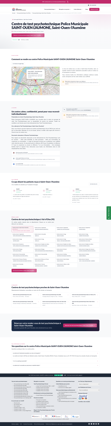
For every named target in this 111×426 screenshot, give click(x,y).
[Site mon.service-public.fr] (56, 416)
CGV (21, 424)
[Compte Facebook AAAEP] (89, 424)
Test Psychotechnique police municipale (66, 401)
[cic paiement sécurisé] (88, 397)
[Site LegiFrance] (36, 416)
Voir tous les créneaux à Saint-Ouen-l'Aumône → (24, 270)
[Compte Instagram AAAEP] (91, 424)
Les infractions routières (41, 407)
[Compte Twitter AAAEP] (94, 424)
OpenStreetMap (57, 94)
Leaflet (52, 94)
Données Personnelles (27, 424)
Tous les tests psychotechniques (19, 381)
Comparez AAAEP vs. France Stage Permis (22, 410)
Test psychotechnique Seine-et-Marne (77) (22, 387)
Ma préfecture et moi (62, 386)
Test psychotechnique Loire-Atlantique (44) (22, 397)
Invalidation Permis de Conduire (42, 390)
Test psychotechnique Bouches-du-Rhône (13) (23, 396)
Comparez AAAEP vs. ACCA (19, 409)
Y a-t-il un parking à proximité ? (20, 361)
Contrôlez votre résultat (84, 401)
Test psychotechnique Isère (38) (20, 388)
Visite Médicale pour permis (63, 384)
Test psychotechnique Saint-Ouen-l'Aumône (41, 13)
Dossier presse (17, 403)
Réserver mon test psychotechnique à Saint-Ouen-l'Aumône (79, 325)
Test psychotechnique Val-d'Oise (24, 13)
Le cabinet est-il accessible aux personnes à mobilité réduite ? (26, 365)
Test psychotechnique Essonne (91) (21, 391)
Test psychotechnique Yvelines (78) (21, 393)
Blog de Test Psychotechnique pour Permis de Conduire (44, 410)
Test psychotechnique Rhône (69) (20, 390)
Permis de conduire (38, 398)
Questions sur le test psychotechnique (65, 381)
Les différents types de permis (42, 401)
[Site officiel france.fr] (66, 416)
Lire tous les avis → (94, 184)
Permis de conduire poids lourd (42, 403)
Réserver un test (94, 9)
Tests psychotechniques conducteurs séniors (45, 406)
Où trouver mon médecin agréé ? (64, 387)
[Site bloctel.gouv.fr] (75, 416)
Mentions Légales (15, 424)
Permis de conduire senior (41, 404)
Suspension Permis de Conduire (42, 387)
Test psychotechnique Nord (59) (20, 385)
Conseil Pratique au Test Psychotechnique (44, 395)
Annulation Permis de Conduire (42, 389)
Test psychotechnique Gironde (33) (21, 394)
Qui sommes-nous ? (18, 404)
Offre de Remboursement (39, 424)
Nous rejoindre (17, 406)
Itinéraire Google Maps (19, 63)
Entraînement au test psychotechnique (43, 393)
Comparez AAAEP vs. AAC (19, 407)
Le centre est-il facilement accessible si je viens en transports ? (26, 353)
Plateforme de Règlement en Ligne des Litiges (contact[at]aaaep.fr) (59, 424)
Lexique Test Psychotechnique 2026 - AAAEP (45, 386)
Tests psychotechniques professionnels (65, 390)
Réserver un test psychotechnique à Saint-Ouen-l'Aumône (27, 35)
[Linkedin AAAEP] (98, 424)
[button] (36, 81)
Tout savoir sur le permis (41, 400)
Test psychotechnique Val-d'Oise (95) (21, 384)
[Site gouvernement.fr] (46, 416)
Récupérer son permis (39, 381)
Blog (86, 9)
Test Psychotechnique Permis (41, 384)
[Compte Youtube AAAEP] (96, 424)
